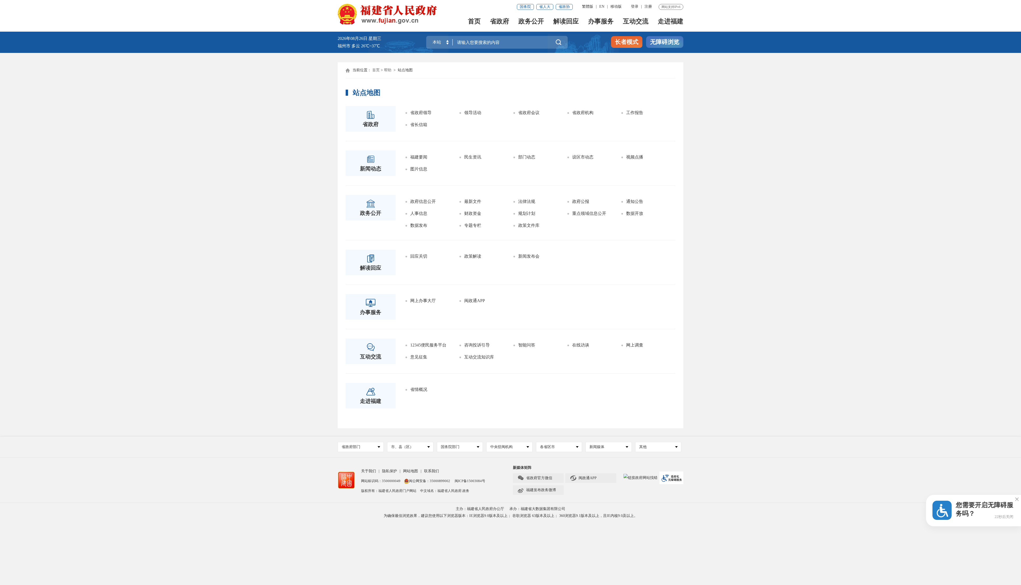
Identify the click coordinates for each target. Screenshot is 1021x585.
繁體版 (587, 7)
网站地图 (410, 471)
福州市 (359, 46)
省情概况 (418, 389)
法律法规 (526, 201)
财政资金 (472, 213)
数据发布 (418, 225)
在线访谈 (580, 345)
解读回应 (566, 22)
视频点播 (634, 157)
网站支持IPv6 (671, 7)
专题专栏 (472, 225)
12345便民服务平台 (428, 345)
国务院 (525, 7)
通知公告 (634, 201)
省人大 (544, 7)
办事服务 (601, 22)
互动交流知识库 (479, 357)
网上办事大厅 (423, 300)
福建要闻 (418, 157)
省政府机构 (582, 112)
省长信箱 (418, 124)
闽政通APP (474, 300)
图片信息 (418, 169)
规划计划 (526, 213)
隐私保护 (389, 471)
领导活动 (472, 112)
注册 (648, 7)
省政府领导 (421, 112)
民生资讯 (472, 157)
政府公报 (580, 201)
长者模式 (626, 42)
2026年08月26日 (352, 38)
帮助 (387, 70)
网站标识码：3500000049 (380, 481)
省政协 (564, 7)
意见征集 (418, 357)
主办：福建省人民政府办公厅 (480, 509)
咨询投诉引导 (477, 345)
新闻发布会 (528, 256)
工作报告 (634, 112)
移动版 (616, 7)
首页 (474, 22)
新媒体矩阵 (522, 468)
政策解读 (472, 256)
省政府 (499, 22)
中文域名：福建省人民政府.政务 (444, 491)
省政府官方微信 (534, 478)
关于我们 (368, 471)
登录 (634, 7)
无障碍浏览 (664, 42)
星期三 (375, 38)
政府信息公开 (423, 201)
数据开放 (634, 213)
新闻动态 (370, 169)
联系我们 (431, 471)
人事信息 (418, 213)
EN (601, 7)
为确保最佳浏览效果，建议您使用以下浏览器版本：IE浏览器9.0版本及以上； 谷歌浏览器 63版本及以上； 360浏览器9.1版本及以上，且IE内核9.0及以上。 (511, 516)
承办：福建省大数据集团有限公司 (537, 509)
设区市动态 (582, 157)
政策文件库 (528, 225)
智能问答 (526, 345)
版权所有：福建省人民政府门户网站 (388, 491)
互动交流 (635, 22)
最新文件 (472, 201)
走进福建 (670, 22)
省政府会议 (528, 112)
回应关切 (418, 256)
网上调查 (634, 345)
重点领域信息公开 (589, 213)
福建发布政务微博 (536, 490)
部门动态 (526, 157)
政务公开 (531, 22)
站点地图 (405, 70)
